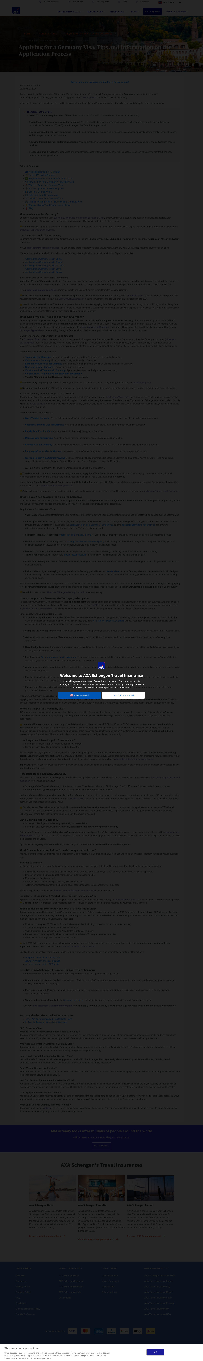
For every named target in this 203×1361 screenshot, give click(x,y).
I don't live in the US (123, 695)
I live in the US (81, 695)
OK (155, 1352)
